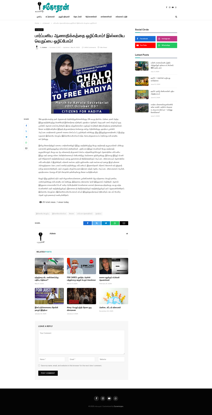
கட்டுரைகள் (50, 17)
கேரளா (71, 213)
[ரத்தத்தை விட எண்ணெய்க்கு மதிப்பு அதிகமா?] (49, 266)
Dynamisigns (118, 406)
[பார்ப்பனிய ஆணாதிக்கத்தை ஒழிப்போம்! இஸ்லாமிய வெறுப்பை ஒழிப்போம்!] (81, 83)
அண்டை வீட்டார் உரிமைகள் (110, 307)
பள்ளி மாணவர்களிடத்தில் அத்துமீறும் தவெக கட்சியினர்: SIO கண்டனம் (162, 65)
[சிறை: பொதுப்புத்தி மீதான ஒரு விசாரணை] (81, 296)
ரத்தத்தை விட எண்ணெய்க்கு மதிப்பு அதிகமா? (47, 278)
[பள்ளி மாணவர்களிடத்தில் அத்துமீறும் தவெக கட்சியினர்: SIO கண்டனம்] (142, 66)
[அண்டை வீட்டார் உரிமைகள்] (113, 296)
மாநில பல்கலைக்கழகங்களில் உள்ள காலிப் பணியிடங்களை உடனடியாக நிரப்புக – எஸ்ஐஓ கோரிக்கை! (162, 108)
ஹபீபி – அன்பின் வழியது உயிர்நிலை (160, 79)
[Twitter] (26, 131)
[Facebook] (26, 125)
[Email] (26, 148)
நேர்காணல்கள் (91, 17)
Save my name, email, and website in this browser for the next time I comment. (71, 366)
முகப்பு (39, 17)
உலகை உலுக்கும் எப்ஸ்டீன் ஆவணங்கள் (109, 278)
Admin (44, 47)
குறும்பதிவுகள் (64, 17)
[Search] (176, 16)
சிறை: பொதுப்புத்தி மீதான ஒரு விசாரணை (79, 308)
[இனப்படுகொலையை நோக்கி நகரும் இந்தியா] (49, 296)
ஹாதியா (98, 213)
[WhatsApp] (26, 142)
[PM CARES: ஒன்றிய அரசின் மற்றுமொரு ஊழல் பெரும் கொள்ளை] (81, 266)
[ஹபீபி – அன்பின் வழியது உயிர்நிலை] (142, 81)
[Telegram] (26, 136)
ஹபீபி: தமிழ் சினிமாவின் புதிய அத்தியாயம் (162, 92)
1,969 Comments (90, 47)
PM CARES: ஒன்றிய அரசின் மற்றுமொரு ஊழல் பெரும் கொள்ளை (81, 278)
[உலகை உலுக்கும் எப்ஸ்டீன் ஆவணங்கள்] (113, 266)
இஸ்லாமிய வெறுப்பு (42, 213)
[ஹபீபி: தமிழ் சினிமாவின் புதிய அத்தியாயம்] (142, 94)
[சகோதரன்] (52, 7)
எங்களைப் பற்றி (121, 17)
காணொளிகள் (106, 17)
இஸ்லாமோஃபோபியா (59, 213)
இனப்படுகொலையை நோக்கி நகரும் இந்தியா (46, 308)
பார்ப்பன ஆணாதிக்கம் (85, 213)
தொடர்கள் (78, 17)
